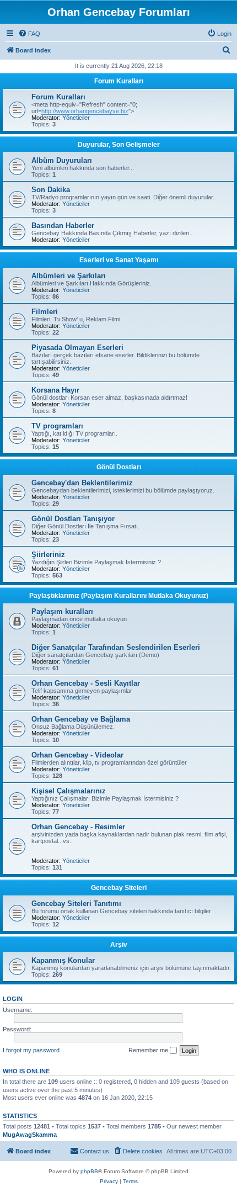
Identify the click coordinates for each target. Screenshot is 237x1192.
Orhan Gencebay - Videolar (77, 755)
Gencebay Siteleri (119, 888)
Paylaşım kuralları (62, 611)
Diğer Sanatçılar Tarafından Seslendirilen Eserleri (115, 647)
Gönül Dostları (118, 467)
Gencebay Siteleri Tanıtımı (76, 903)
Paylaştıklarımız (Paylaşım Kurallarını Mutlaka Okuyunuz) (118, 596)
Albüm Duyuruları (61, 160)
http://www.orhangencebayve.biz (84, 111)
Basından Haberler (62, 225)
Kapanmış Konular (63, 960)
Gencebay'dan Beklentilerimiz (82, 483)
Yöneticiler (76, 117)
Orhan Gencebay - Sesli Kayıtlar (85, 683)
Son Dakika (50, 190)
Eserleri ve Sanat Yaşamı (118, 260)
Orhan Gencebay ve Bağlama (80, 719)
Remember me (149, 1050)
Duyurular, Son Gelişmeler (119, 145)
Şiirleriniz (48, 554)
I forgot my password (31, 1050)
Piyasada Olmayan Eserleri (77, 347)
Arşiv (118, 945)
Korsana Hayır (55, 390)
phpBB (89, 1171)
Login (13, 998)
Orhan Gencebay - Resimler (78, 827)
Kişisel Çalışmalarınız (68, 791)
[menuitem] (29, 33)
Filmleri (44, 312)
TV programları (57, 426)
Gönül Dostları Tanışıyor (73, 519)
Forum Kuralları (118, 81)
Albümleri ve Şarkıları (68, 276)
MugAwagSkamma (30, 1134)
